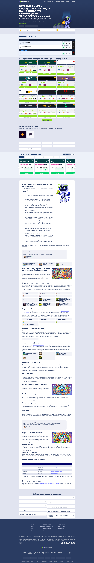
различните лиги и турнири (62, 287)
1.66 (62, 167)
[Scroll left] (19, 167)
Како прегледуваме (61, 526)
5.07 (56, 169)
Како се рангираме (61, 528)
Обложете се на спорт (59, 1)
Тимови (32, 531)
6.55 (25, 169)
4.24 (28, 167)
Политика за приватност (53, 561)
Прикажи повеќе (46, 120)
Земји (32, 528)
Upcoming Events (67, 154)
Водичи (67, 1)
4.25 (59, 169)
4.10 (59, 167)
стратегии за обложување (38, 345)
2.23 (72, 167)
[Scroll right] (75, 167)
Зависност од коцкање (34, 561)
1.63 (46, 169)
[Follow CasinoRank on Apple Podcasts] (74, 543)
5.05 (41, 167)
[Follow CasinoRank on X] (67, 543)
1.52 (31, 167)
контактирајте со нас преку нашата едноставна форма (49, 483)
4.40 (28, 169)
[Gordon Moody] (45, 553)
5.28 (41, 169)
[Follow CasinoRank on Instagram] (64, 543)
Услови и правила (70, 561)
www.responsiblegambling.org (56, 469)
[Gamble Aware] (59, 553)
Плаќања (32, 526)
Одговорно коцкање (47, 528)
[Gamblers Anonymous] (30, 553)
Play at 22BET (26, 173)
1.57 (31, 169)
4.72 (44, 169)
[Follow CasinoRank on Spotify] (72, 543)
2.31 (72, 169)
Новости (73, 1)
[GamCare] (37, 553)
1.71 (62, 169)
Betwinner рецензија (28, 74)
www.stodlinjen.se (54, 473)
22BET (22, 167)
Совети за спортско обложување (46, 526)
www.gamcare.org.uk (54, 465)
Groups (73, 154)
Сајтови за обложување (48, 1)
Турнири (32, 530)
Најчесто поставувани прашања (47, 531)
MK (20, 543)
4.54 (44, 167)
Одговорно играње (44, 561)
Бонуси (32, 524)
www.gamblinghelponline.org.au (56, 471)
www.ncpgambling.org (55, 467)
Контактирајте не (61, 530)
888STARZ (22, 169)
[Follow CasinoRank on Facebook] (62, 543)
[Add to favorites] (20, 52)
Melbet (22, 170)
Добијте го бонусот (28, 72)
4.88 (56, 167)
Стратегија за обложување (47, 524)
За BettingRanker (61, 524)
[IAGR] (24, 553)
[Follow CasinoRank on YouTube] (69, 543)
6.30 (25, 167)
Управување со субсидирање (46, 530)
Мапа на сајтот (61, 531)
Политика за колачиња (25, 561)
